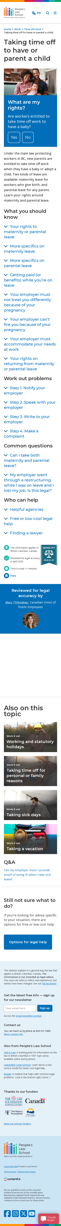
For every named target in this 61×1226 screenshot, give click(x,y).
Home (7, 29)
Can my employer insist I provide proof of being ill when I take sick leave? (27, 874)
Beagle (7, 1074)
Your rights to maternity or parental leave (25, 231)
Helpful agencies (26, 509)
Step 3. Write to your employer (27, 419)
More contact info (13, 1034)
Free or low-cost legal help (28, 521)
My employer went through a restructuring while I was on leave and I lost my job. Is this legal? (29, 482)
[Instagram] (15, 1214)
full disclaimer (49, 983)
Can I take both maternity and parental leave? (26, 460)
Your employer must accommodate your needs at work (30, 344)
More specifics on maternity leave (24, 249)
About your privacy (27, 1171)
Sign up (45, 1008)
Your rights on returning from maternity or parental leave (29, 363)
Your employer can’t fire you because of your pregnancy (27, 324)
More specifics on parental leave (24, 263)
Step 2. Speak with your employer (30, 405)
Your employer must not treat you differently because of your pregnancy (27, 302)
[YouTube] (31, 1214)
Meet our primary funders (17, 1123)
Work (17, 29)
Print (13, 575)
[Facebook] (7, 1214)
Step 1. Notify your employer (24, 390)
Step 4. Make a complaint (21, 434)
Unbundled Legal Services (17, 1064)
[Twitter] (23, 1214)
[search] (47, 13)
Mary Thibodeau (16, 602)
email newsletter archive (28, 1015)
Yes (14, 137)
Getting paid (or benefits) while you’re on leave (28, 280)
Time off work (32, 29)
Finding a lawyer (26, 533)
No (28, 137)
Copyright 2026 (11, 1166)
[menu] (55, 13)
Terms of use (10, 1171)
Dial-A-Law (9, 1052)
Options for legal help (28, 942)
